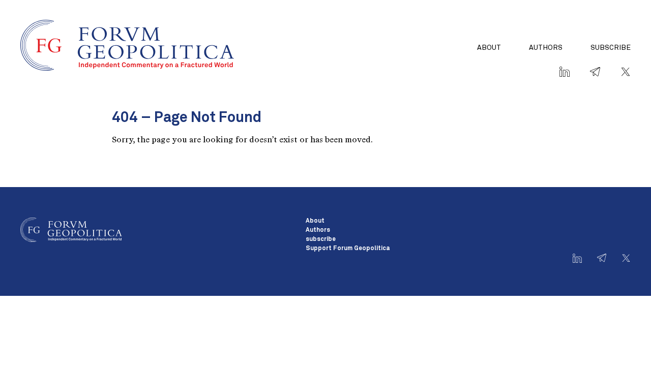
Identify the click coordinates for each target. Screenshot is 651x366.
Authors (546, 47)
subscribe (610, 47)
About (489, 47)
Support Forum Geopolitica (348, 249)
